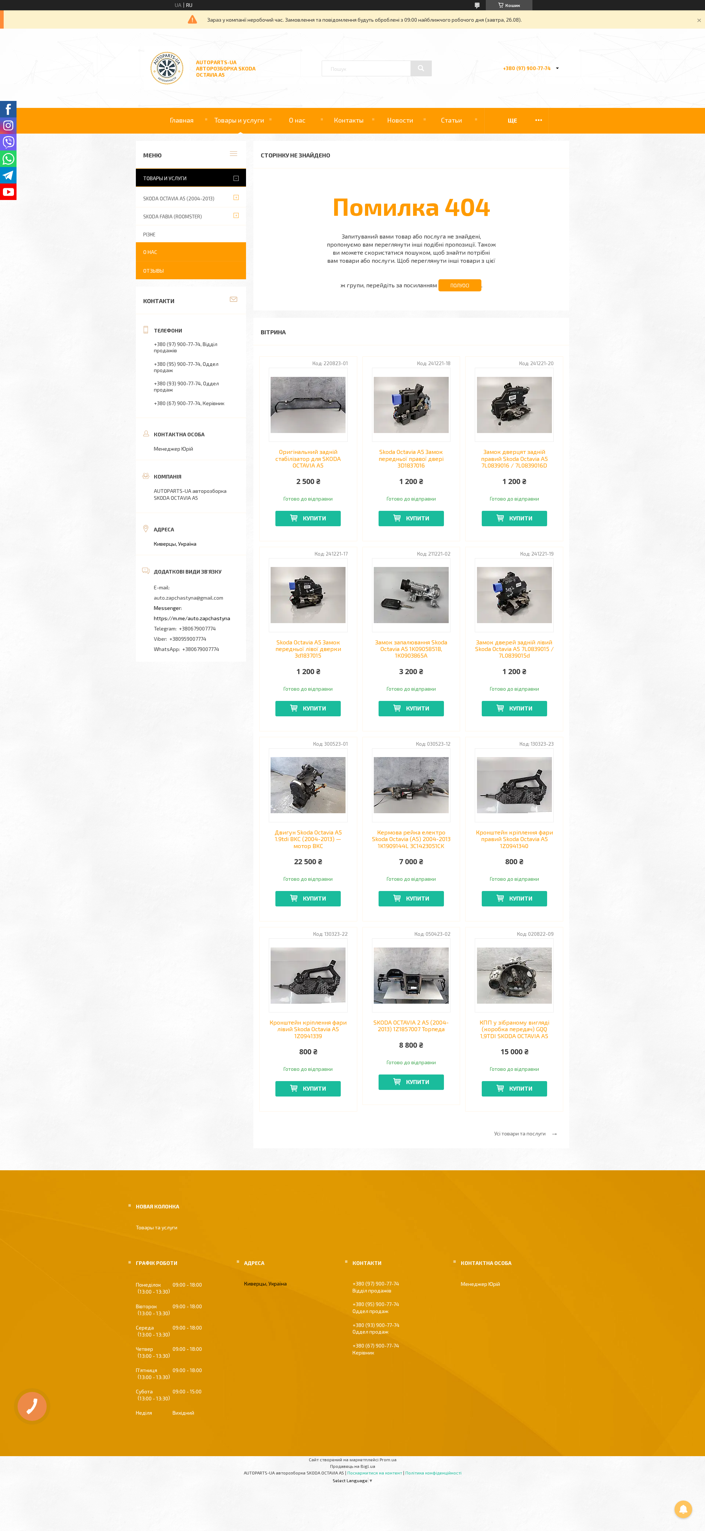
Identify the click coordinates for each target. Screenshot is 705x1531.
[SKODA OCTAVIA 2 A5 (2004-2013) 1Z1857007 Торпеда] (411, 975)
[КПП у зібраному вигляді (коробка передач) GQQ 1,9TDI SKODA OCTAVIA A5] (514, 975)
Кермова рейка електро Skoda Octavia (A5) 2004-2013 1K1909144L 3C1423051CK (411, 839)
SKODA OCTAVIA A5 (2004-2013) (178, 198)
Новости (400, 120)
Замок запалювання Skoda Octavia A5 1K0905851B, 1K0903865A (411, 649)
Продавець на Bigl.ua (352, 1466)
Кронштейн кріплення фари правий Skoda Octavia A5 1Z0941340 (514, 839)
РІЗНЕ (149, 234)
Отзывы (153, 271)
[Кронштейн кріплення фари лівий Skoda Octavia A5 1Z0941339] (308, 975)
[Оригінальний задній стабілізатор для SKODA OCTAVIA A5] (308, 405)
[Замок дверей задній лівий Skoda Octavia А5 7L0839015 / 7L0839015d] (514, 595)
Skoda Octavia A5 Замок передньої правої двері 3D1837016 (411, 458)
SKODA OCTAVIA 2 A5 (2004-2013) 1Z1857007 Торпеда (411, 1025)
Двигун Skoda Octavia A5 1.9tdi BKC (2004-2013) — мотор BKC (308, 839)
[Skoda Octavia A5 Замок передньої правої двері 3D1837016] (411, 405)
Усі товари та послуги (520, 1133)
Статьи (451, 120)
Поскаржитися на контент (374, 1472)
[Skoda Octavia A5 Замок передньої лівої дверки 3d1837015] (308, 595)
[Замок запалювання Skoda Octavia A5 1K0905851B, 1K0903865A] (411, 595)
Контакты (349, 120)
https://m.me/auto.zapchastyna (192, 618)
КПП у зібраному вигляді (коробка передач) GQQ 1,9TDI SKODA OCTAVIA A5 (514, 1029)
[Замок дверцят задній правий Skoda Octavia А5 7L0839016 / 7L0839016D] (514, 405)
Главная (182, 120)
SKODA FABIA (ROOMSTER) (172, 216)
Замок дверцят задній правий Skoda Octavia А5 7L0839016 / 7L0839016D (514, 458)
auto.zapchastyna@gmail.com (188, 597)
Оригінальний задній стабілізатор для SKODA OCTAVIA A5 (308, 458)
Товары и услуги (239, 120)
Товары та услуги (156, 1227)
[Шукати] (421, 68)
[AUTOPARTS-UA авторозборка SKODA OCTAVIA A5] (166, 88)
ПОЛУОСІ (460, 285)
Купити (314, 517)
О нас (297, 120)
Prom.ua (388, 1459)
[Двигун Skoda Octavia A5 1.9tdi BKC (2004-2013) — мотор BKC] (308, 785)
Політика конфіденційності (433, 1472)
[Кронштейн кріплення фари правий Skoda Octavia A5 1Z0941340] (514, 785)
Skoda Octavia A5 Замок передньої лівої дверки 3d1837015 (308, 649)
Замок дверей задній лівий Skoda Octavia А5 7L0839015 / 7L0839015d (514, 649)
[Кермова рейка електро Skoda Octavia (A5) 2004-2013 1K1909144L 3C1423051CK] (411, 785)
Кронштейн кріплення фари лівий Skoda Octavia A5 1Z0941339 (308, 1029)
